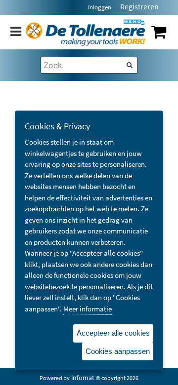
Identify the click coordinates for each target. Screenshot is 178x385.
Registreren (139, 6)
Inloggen (99, 7)
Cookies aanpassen (118, 351)
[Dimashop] (85, 32)
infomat (83, 377)
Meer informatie (87, 308)
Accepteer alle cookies (113, 333)
